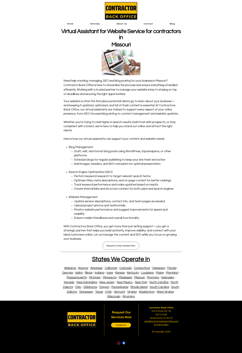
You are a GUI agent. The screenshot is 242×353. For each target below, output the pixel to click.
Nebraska (167, 277)
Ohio (78, 286)
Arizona (83, 267)
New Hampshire (87, 282)
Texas (99, 291)
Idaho (79, 272)
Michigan (95, 277)
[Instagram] (119, 343)
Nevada (69, 282)
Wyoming (129, 296)
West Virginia (165, 291)
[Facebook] (124, 343)
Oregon (104, 286)
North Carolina (158, 282)
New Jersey (106, 282)
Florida (171, 267)
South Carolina (159, 286)
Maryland (172, 272)
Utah (108, 291)
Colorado (125, 267)
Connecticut (142, 267)
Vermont (119, 291)
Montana (153, 277)
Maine (160, 272)
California (111, 267)
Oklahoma (90, 286)
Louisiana (147, 272)
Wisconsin (113, 296)
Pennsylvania (119, 286)
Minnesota (109, 277)
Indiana (99, 272)
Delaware (158, 267)
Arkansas (96, 267)
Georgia (67, 272)
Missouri (139, 277)
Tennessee (86, 291)
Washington (147, 291)
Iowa (110, 272)
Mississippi (125, 277)
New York (141, 282)
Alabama (70, 267)
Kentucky (133, 272)
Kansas (120, 272)
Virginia (132, 291)
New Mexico (125, 282)
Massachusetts (77, 277)
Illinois (88, 272)
